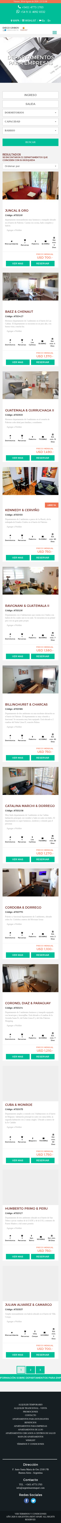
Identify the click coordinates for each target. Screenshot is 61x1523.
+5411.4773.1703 (33, 1484)
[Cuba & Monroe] (30, 1083)
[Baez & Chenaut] (30, 290)
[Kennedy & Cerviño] (30, 485)
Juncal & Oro (16, 210)
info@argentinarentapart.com (30, 1488)
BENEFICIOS (30, 1422)
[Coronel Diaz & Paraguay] (30, 982)
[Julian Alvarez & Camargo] (30, 1283)
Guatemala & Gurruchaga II (29, 410)
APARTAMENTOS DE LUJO (30, 1430)
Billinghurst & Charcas (26, 704)
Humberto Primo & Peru (26, 1208)
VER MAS (17, 263)
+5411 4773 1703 (32, 7)
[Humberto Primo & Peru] (30, 1187)
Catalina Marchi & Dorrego (30, 805)
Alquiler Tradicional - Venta (30, 1408)
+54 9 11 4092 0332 (33, 12)
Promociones (30, 1412)
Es (43, 20)
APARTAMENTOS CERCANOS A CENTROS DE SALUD (31, 1433)
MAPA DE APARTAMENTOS (30, 1437)
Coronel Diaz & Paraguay (28, 1003)
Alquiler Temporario (30, 1404)
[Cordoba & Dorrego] (30, 886)
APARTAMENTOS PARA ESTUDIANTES (30, 1419)
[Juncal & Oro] (30, 189)
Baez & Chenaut (19, 311)
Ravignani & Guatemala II (27, 605)
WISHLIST (30, 20)
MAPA (16, 20)
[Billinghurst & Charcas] (30, 683)
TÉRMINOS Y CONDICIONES (30, 1444)
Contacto (30, 1415)
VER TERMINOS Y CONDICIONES (30, 1514)
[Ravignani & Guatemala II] (30, 584)
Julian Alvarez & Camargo (28, 1304)
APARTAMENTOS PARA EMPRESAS (30, 1426)
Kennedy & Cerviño (22, 510)
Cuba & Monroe (18, 1104)
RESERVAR (42, 263)
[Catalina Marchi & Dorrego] (30, 784)
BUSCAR (30, 142)
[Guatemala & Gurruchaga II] (30, 389)
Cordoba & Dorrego (23, 907)
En (49, 20)
